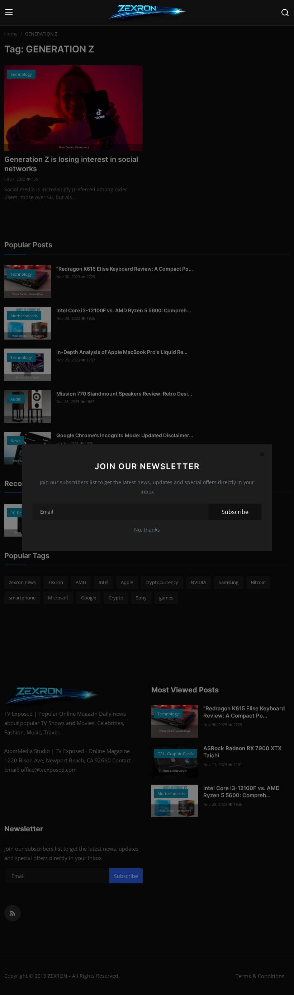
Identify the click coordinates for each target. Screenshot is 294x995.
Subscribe (235, 512)
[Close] (262, 454)
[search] (285, 12)
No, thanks (147, 529)
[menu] (9, 12)
